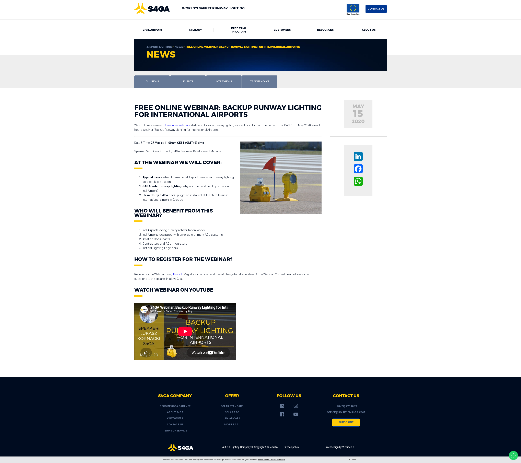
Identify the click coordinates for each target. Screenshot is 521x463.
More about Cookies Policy (271, 460)
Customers (282, 30)
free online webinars (177, 125)
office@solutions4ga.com (346, 412)
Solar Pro (232, 412)
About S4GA (175, 412)
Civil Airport (152, 30)
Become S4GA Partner (175, 406)
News (179, 47)
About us (368, 30)
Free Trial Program (239, 30)
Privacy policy (291, 447)
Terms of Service (175, 430)
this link (178, 274)
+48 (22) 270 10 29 (346, 406)
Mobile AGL (232, 424)
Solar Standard (232, 406)
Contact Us (175, 424)
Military (195, 30)
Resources (325, 30)
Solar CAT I (232, 418)
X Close (352, 460)
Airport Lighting (159, 47)
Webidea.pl (348, 447)
